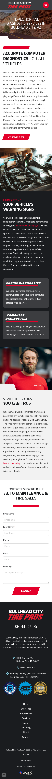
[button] (4, 5)
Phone (7, 540)
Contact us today (11, 463)
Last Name (9, 527)
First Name (9, 513)
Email (6, 553)
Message (7, 566)
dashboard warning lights (28, 225)
